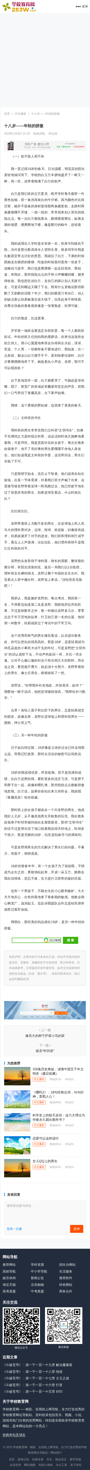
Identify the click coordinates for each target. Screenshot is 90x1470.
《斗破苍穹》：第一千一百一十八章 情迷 (32, 1371)
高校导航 (9, 1271)
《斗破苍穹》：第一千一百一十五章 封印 (32, 1391)
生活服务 (65, 1271)
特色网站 (65, 1285)
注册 (19, 1229)
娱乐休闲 (9, 1278)
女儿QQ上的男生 (45, 1161)
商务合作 (65, 1291)
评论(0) (52, 133)
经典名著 (37, 1459)
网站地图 (29, 1465)
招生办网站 (67, 1264)
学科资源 (37, 1264)
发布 (76, 1229)
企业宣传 (15, 1465)
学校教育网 (20, 1447)
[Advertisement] (45, 60)
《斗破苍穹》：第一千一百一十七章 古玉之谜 (36, 1378)
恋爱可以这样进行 (46, 1138)
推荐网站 (9, 1264)
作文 (49, 1459)
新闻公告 (37, 1278)
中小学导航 (39, 1271)
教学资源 (75, 1459)
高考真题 (9, 1291)
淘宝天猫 (9, 1285)
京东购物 (37, 1285)
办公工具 (61, 1465)
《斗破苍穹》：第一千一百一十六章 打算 (32, 1385)
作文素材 (20, 113)
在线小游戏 (45, 1465)
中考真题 (37, 1291)
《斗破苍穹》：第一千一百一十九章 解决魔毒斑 (37, 1365)
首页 (7, 113)
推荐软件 (65, 1278)
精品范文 (61, 1459)
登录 (10, 1229)
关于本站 (75, 1465)
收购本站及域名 (14, 1435)
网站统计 (56, 1452)
